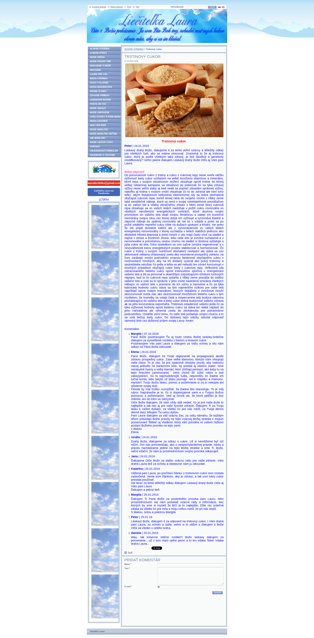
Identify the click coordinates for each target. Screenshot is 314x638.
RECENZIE (95, 70)
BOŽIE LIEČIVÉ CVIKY (101, 142)
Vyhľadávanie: (177, 7)
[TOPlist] (104, 199)
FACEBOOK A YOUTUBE (102, 155)
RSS (129, 7)
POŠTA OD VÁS (98, 104)
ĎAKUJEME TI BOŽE (100, 65)
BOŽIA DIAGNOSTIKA (101, 87)
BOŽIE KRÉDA (97, 57)
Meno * (127, 564)
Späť (130, 552)
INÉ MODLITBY (97, 138)
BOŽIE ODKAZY (98, 108)
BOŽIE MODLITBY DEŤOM (103, 134)
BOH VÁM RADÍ (98, 125)
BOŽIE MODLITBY (99, 129)
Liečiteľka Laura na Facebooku (103, 192)
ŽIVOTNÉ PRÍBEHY (100, 95)
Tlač (137, 7)
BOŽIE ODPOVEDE (99, 112)
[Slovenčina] (219, 7)
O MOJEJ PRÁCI (98, 53)
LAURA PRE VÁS (98, 74)
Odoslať (217, 593)
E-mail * (128, 586)
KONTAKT (95, 146)
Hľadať (212, 7)
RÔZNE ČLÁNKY (98, 91)
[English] (223, 7)
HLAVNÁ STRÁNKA (133, 49)
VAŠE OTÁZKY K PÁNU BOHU (105, 117)
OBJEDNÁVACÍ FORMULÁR (104, 151)
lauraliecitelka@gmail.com (104, 183)
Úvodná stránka (99, 7)
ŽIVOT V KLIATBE (99, 83)
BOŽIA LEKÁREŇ (98, 121)
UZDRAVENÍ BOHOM (100, 100)
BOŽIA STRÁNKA (98, 78)
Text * (127, 568)
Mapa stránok (117, 7)
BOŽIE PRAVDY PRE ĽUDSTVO (100, 62)
